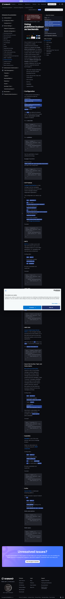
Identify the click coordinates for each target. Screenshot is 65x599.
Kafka (47, 55)
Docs (39, 4)
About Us (32, 587)
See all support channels (32, 561)
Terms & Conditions (23, 597)
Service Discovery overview (10, 35)
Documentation (44, 585)
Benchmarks (22, 589)
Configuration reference (51, 35)
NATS (47, 44)
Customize (31, 307)
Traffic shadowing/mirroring (9, 52)
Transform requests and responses (11, 55)
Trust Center (52, 597)
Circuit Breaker (7, 42)
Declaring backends (8, 33)
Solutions (20, 4)
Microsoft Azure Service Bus (31, 368)
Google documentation (34, 221)
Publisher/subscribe (29, 7)
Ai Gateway (21, 585)
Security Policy (45, 597)
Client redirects (7, 63)
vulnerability (44, 588)
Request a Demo (52, 4)
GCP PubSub (49, 42)
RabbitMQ (26, 438)
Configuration (48, 40)
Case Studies (33, 585)
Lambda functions (7, 61)
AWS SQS (48, 48)
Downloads (43, 4)
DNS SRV (6, 38)
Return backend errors (8, 65)
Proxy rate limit (7, 40)
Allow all (51, 307)
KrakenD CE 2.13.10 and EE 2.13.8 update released (33, 1)
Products (13, 4)
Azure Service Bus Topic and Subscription (52, 51)
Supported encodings (8, 48)
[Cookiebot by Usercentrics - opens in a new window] (54, 291)
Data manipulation (7, 37)
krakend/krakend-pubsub (50, 33)
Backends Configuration (18, 7)
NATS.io (26, 244)
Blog (31, 580)
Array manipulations (8, 54)
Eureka (5, 46)
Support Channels (45, 580)
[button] (12, 18)
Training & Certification (46, 582)
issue (45, 587)
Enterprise (21, 582)
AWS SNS (48, 46)
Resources (27, 4)
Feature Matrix (22, 587)
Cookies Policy (31, 597)
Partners (34, 4)
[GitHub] (62, 597)
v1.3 (35, 9)
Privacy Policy (38, 597)
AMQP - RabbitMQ (7, 57)
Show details (55, 303)
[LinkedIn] (60, 597)
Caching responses (8, 50)
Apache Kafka (27, 491)
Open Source (22, 580)
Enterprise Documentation (7, 7)
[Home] (6, 4)
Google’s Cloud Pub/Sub (30, 185)
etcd (5, 44)
